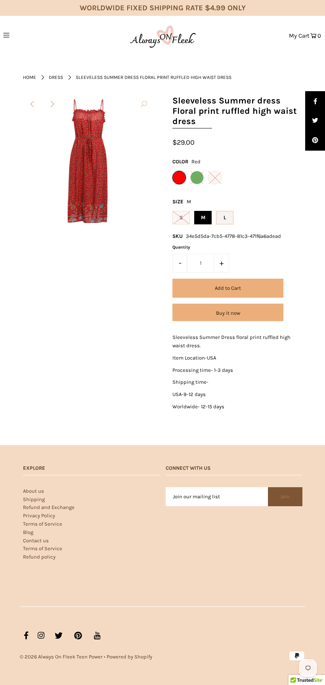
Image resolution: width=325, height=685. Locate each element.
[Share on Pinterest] (315, 141)
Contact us (36, 540)
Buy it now (228, 313)
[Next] (52, 104)
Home (29, 77)
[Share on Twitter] (315, 121)
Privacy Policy (39, 516)
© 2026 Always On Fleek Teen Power (61, 657)
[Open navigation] (24, 34)
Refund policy (39, 557)
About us (33, 491)
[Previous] (32, 104)
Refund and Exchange (49, 507)
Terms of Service (42, 524)
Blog (28, 532)
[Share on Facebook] (315, 101)
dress (56, 77)
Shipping (34, 499)
